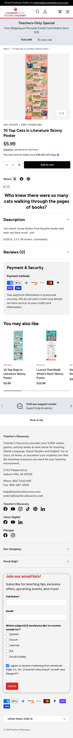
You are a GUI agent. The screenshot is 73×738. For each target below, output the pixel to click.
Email (10, 611)
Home (6, 49)
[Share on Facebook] (21, 179)
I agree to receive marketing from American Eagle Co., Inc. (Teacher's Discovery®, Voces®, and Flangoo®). (35, 669)
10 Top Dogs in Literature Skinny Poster (14, 373)
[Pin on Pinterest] (28, 179)
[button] (60, 11)
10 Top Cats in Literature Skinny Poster (30, 49)
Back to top (36, 420)
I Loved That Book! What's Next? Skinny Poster (49, 373)
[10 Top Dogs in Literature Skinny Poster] (18, 345)
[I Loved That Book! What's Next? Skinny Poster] (51, 345)
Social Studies (18, 656)
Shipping (8, 149)
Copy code (46, 39)
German (15, 645)
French (14, 640)
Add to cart (47, 164)
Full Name (13, 596)
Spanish (14, 634)
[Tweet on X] (14, 179)
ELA (11, 651)
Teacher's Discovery (20, 729)
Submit (12, 686)
